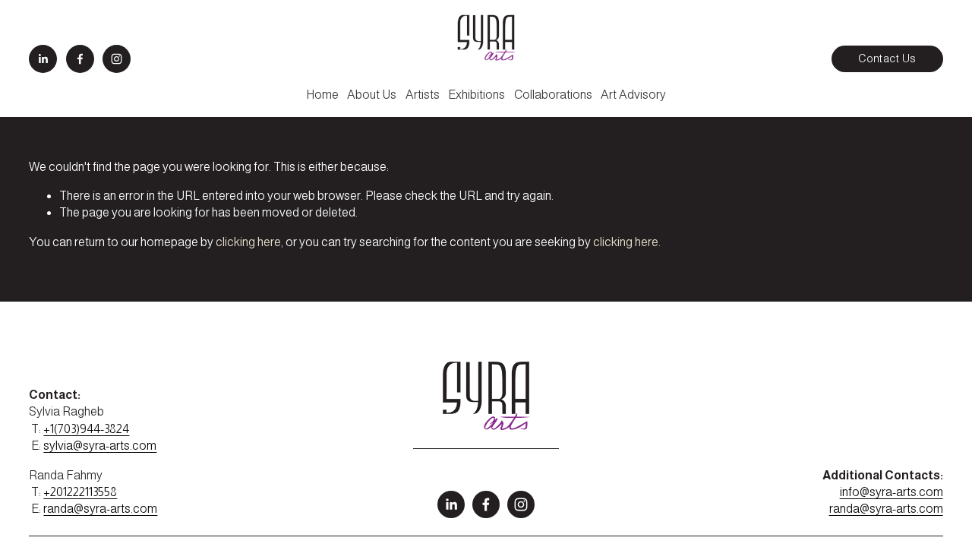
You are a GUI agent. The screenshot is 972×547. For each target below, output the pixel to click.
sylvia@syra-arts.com (99, 445)
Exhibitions (476, 94)
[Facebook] (80, 59)
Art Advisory (633, 94)
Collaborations (553, 94)
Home (322, 94)
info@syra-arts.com (891, 491)
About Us (371, 94)
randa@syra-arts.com (100, 508)
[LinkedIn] (43, 59)
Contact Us (887, 58)
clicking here (248, 242)
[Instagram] (117, 59)
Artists (423, 94)
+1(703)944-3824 (86, 428)
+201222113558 (80, 491)
